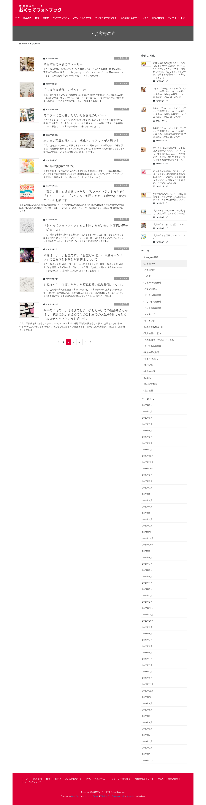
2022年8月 (147, 710)
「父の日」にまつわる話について (169, 224)
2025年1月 (147, 526)
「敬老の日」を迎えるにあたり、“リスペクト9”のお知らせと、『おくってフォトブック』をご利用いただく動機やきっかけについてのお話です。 (86, 196)
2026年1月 (147, 449)
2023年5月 (147, 652)
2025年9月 (147, 475)
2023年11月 (147, 614)
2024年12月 (148, 532)
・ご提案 (146, 276)
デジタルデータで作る (119, 779)
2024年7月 (147, 564)
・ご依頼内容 (148, 270)
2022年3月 (147, 741)
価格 (48, 779)
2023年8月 (147, 633)
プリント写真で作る (95, 779)
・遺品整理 (147, 390)
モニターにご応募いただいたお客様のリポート (75, 115)
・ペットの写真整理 (151, 308)
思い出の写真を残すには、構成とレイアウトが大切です (81, 140)
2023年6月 (147, 646)
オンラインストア (33, 782)
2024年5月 (147, 576)
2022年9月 (147, 703)
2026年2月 (147, 443)
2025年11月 (147, 462)
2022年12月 (148, 684)
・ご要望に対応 (149, 289)
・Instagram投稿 (150, 257)
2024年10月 (148, 544)
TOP (27, 779)
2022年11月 (147, 691)
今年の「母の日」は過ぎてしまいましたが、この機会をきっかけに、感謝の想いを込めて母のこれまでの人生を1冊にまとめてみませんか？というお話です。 (85, 314)
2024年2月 (147, 595)
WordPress (75, 796)
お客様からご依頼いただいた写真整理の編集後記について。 (84, 284)
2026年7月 (147, 411)
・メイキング (148, 314)
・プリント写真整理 (151, 301)
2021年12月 (148, 760)
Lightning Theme (91, 796)
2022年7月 (147, 716)
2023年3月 (147, 665)
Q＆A (160, 779)
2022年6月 (147, 722)
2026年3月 (147, 437)
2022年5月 (147, 729)
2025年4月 (147, 507)
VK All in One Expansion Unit (112, 796)
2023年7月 (147, 640)
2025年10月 (148, 468)
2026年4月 (147, 430)
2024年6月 (147, 570)
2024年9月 (147, 551)
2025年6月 (147, 494)
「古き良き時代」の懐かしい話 (64, 89)
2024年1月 (147, 602)
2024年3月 (147, 589)
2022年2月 (147, 748)
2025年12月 (148, 456)
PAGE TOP (198, 778)
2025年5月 (147, 500)
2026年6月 (147, 418)
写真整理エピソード (144, 779)
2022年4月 (147, 735)
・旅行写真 (147, 365)
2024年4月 (147, 583)
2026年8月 (147, 405)
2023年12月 (148, 608)
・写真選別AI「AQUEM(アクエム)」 (159, 340)
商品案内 (37, 779)
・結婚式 (146, 378)
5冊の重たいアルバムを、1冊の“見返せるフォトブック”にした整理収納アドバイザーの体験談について (169, 196)
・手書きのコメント (151, 359)
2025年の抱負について (58, 166)
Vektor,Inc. (131, 796)
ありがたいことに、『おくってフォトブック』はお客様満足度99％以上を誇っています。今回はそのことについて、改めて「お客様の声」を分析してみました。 (169, 177)
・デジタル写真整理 (151, 295)
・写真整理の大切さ (151, 333)
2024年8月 (147, 557)
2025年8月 (147, 481)
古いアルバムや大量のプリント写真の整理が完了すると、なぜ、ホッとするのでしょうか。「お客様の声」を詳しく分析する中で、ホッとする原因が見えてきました (169, 154)
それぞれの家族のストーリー (63, 64)
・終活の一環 (148, 371)
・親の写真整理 (149, 384)
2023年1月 (147, 678)
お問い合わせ (174, 779)
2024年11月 (147, 538)
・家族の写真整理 (150, 352)
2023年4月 (147, 659)
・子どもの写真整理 (151, 346)
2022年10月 (148, 697)
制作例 (58, 779)
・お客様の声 (121, 58)
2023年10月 (148, 621)
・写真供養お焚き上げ (152, 327)
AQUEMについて (73, 779)
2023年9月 (147, 627)
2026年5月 (147, 424)
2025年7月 (147, 488)
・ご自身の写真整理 (151, 282)
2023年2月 (147, 671)
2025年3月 (147, 513)
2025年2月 (147, 519)
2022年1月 (147, 754)
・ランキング (148, 321)
